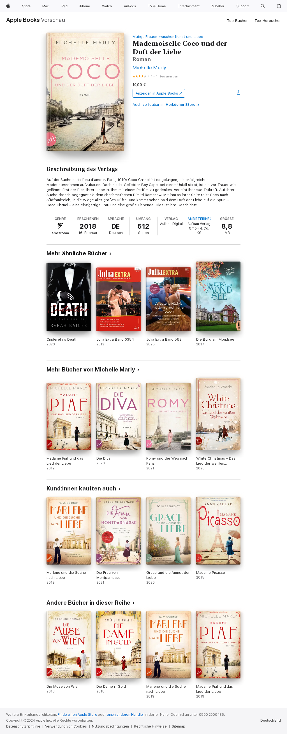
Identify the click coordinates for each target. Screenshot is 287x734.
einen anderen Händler (125, 715)
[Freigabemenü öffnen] (239, 93)
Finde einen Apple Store (77, 715)
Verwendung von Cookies (66, 726)
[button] (262, 6)
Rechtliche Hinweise (150, 726)
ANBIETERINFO (200, 219)
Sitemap (178, 726)
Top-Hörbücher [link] (267, 21)
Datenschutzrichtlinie (23, 726)
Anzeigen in (157, 93)
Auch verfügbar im (164, 104)
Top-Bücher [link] (237, 21)
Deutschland (270, 720)
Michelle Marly (149, 67)
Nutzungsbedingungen (110, 726)
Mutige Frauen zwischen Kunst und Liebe (168, 37)
